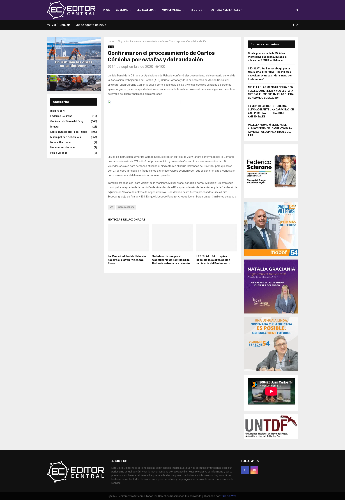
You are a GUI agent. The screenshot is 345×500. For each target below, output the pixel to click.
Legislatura (145, 9)
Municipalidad (171, 9)
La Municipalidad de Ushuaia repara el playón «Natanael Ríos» (127, 260)
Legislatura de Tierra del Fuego (68, 131)
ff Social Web (228, 496)
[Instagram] (254, 470)
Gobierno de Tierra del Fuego (67, 121)
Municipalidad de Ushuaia (65, 137)
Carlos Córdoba (126, 207)
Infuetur (196, 9)
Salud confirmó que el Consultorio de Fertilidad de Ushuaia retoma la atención (171, 260)
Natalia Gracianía (60, 142)
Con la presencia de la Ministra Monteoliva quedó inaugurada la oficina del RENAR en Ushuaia (267, 57)
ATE (111, 207)
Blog (111, 47)
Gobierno (122, 9)
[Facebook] (245, 470)
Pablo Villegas (58, 152)
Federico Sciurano (61, 116)
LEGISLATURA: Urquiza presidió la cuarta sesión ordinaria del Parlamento (213, 260)
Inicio (107, 9)
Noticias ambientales (225, 9)
